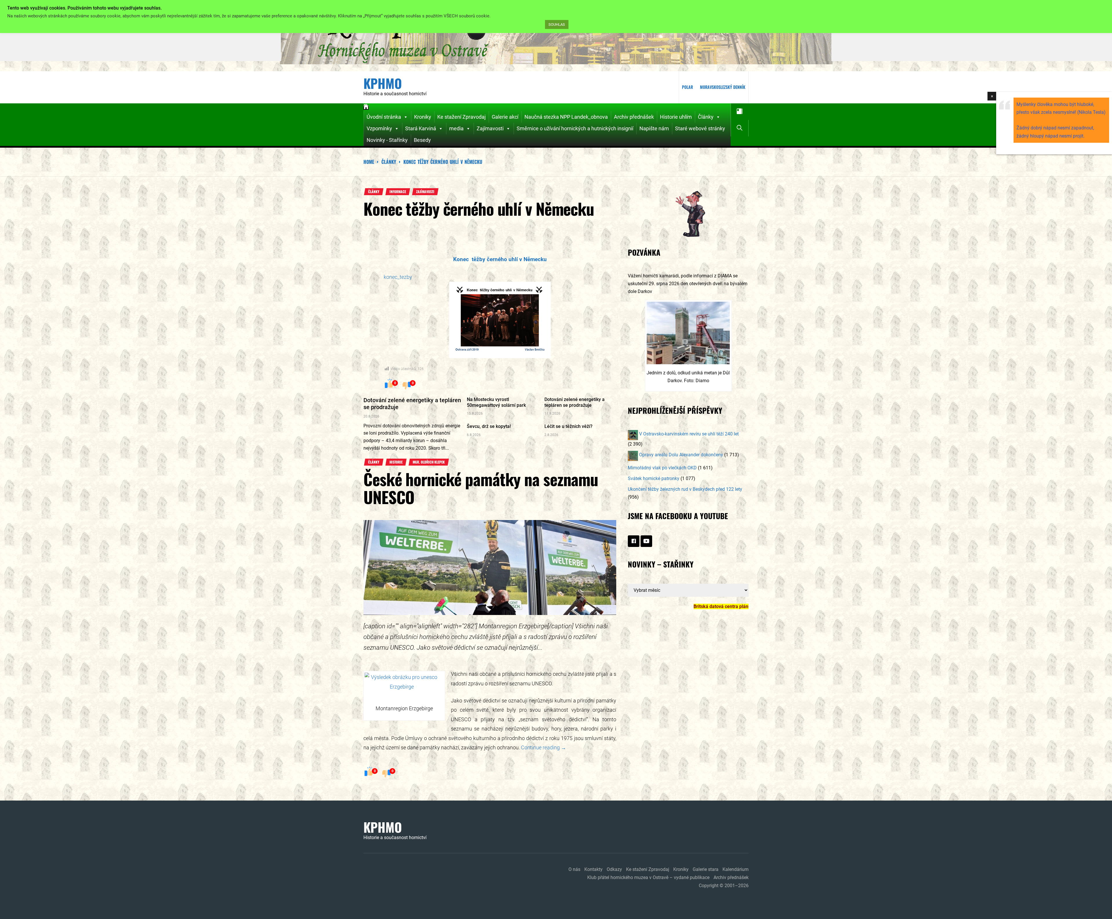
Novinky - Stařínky (387, 140)
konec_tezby (398, 277)
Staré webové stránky (700, 128)
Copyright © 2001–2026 (724, 885)
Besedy (422, 140)
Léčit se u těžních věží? (568, 426)
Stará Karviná (420, 128)
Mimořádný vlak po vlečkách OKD (662, 468)
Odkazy (614, 869)
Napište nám (654, 128)
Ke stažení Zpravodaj (461, 117)
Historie (396, 462)
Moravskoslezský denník (722, 87)
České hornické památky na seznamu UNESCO (480, 488)
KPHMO (382, 83)
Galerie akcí (505, 117)
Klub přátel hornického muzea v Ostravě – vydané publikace (648, 877)
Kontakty (593, 869)
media (456, 128)
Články (706, 117)
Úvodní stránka (384, 117)
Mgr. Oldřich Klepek (429, 462)
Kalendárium (736, 869)
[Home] (366, 107)
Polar (687, 87)
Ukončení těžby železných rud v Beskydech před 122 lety (685, 489)
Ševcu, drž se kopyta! (489, 426)
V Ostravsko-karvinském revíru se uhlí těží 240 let (688, 434)
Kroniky (422, 117)
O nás (574, 869)
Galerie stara (705, 869)
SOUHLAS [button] (556, 24)
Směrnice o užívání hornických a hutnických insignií (575, 128)
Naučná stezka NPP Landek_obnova (566, 117)
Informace (397, 191)
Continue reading (543, 747)
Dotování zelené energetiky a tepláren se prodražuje (574, 402)
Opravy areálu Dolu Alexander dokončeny (680, 454)
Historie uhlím (676, 117)
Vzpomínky (379, 128)
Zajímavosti (490, 128)
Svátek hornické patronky (653, 478)
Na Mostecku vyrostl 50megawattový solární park (496, 402)
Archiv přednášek (634, 117)
